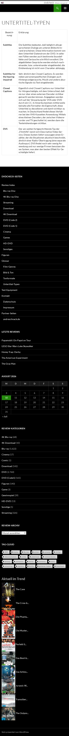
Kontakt (6, 295)
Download (8, 208)
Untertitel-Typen (11, 284)
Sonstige (6, 507)
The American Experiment (15, 357)
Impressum (8, 307)
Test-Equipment (9, 290)
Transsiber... (21, 699)
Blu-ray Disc (9, 190)
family (31, 566)
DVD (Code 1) (10, 225)
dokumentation (10, 557)
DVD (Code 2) (10, 220)
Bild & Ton (8, 272)
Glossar (5, 260)
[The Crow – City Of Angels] (8, 603)
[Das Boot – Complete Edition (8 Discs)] (8, 658)
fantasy (7, 561)
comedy (47, 552)
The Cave (20, 589)
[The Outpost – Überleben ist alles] (8, 713)
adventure (35, 557)
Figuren (5, 255)
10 (6, 397)
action (36, 552)
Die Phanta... (22, 616)
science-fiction (50, 557)
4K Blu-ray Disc (11, 196)
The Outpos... (22, 713)
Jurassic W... (22, 685)
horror (31, 561)
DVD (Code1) (8, 477)
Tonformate (9, 278)
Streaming (8, 202)
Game (4, 489)
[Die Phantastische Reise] (8, 616)
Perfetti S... (21, 644)
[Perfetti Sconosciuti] (8, 644)
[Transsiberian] (8, 699)
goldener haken (45, 566)
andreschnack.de (11, 319)
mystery (21, 566)
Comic (5, 460)
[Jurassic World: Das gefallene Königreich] (8, 685)
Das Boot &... (22, 658)
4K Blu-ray (7, 437)
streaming (8, 566)
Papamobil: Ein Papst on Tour (16, 340)
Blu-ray (5, 448)
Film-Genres (9, 266)
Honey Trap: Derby (11, 352)
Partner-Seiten (9, 313)
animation (19, 561)
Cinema (7, 231)
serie (53, 561)
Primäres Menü (65, 8)
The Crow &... (22, 603)
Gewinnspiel (8, 495)
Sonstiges (8, 249)
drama (15, 552)
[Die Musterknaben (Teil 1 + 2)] (8, 630)
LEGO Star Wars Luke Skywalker (17, 346)
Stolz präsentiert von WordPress (15, 732)
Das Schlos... (22, 671)
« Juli (4, 416)
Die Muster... (22, 630)
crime (24, 557)
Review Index (8, 185)
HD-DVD (8, 243)
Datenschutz (9, 301)
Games (6, 237)
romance (42, 561)
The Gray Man (9, 363)
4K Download (10, 214)
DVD (4, 472)
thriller (58, 552)
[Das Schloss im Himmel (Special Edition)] (8, 671)
